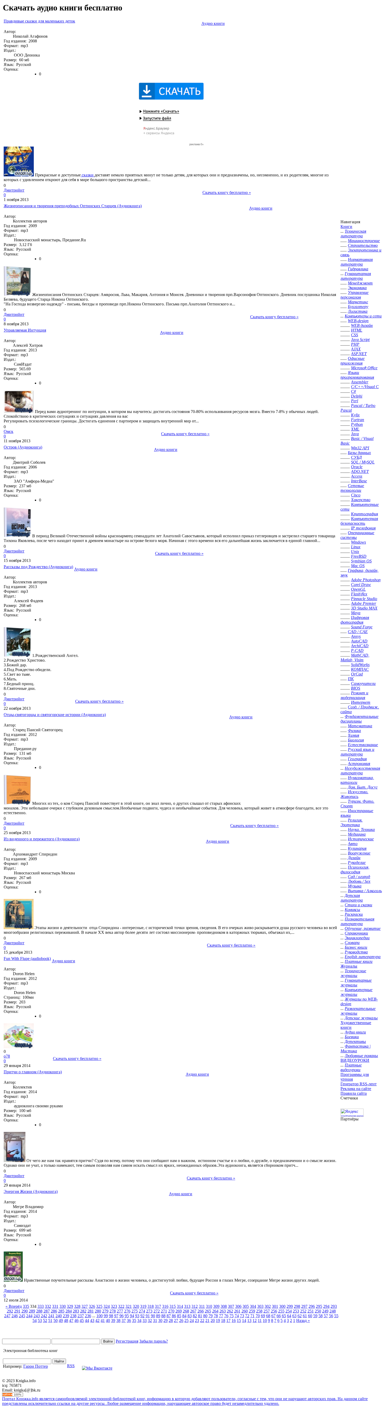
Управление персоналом (354, 294)
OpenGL (358, 589)
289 (32, 1311)
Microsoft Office (364, 368)
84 (184, 1316)
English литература (363, 956)
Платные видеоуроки (351, 1067)
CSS (354, 335)
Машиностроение (364, 240)
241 (51, 1316)
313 (187, 1306)
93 (137, 1316)
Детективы (355, 1041)
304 (253, 1306)
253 (296, 1311)
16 (234, 1320)
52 (45, 1320)
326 (92, 1306)
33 (144, 1320)
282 (83, 1311)
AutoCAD (359, 641)
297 (304, 1306)
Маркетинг (358, 302)
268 (186, 1311)
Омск (8, 431)
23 (197, 1320)
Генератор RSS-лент (358, 1084)
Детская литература (351, 897)
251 (310, 1311)
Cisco (355, 495)
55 (336, 1316)
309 (216, 1306)
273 (149, 1311)
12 (254, 1320)
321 (128, 1306)
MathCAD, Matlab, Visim (354, 657)
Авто (353, 843)
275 (134, 1311)
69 (263, 1316)
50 (55, 1320)
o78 (7, 1056)
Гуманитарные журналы (356, 982)
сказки (88, 175)
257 (266, 1311)
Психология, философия (354, 869)
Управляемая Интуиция (25, 330)
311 (202, 1306)
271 (164, 1311)
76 (226, 1316)
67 (273, 1316)
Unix (355, 551)
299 (290, 1306)
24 (192, 1320)
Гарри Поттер (35, 1366)
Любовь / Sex (359, 881)
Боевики (352, 1037)
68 (268, 1316)
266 (200, 1311)
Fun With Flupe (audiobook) (27, 958)
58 (320, 1316)
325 (99, 1306)
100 (99, 1316)
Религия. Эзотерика (351, 822)
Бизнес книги (356, 947)
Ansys (356, 636)
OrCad (357, 674)
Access (356, 476)
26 (181, 1320)
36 (129, 1320)
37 (124, 1320)
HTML (356, 330)
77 (221, 1316)
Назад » (303, 1320)
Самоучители (363, 683)
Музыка (354, 886)
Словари (352, 942)
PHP (355, 344)
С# (353, 391)
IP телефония (363, 528)
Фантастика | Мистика (355, 1048)
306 (238, 1306)
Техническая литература (353, 233)
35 (134, 1320)
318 (150, 1306)
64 (289, 1316)
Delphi (356, 396)
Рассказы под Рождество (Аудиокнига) (38, 567)
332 (48, 1306)
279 (105, 1311)
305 (246, 1306)
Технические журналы (353, 973)
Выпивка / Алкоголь (365, 891)
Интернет (360, 702)
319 (143, 1306)
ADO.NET (360, 471)
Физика (354, 730)
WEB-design (358, 321)
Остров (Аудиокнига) (23, 447)
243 (37, 1316)
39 (113, 1320)
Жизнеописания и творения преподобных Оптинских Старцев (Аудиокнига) (73, 206)
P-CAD (357, 650)
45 (82, 1320)
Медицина (357, 834)
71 (252, 1316)
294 (326, 1306)
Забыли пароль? (153, 1341)
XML (355, 429)
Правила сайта (353, 1093)
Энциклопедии (357, 938)
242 (44, 1316)
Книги (346, 226)
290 (24, 1311)
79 (210, 1316)
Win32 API (360, 448)
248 (332, 1311)
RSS (71, 1366)
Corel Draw (361, 584)
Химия (353, 735)
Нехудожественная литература (360, 770)
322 (121, 1306)
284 (68, 1311)
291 (17, 1311)
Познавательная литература (357, 921)
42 (97, 1320)
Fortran (357, 419)
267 (193, 1311)
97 (116, 1316)
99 (106, 1316)
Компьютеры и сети (363, 316)
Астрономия (359, 763)
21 (207, 1320)
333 (40, 1306)
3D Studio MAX (364, 608)
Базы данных (359, 452)
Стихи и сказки (358, 905)
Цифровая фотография (354, 619)
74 (237, 1316)
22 (202, 1320)
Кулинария (357, 848)
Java (355, 434)
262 (230, 1311)
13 (249, 1320)
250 (318, 1311)
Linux (355, 547)
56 (331, 1316)
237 (81, 1316)
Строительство (363, 245)
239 (66, 1316)
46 (76, 1320)
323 (114, 1306)
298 (297, 1306)
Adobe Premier (363, 603)
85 (179, 1316)
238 (73, 1316)
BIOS (355, 688)
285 (61, 1311)
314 (180, 1306)
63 (294, 1316)
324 (106, 1306)
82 (195, 1316)
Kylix (355, 415)
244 (29, 1316)
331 (55, 1306)
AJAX (356, 349)
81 (200, 1316)
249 (325, 1311)
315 (172, 1306)
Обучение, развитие (363, 928)
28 (171, 1320)
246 (15, 1316)
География (357, 759)
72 (247, 1316)
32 (150, 1320)
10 (265, 1320)
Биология (356, 740)
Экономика (357, 288)
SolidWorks (360, 664)
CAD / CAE (358, 631)
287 (46, 1311)
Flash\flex (359, 594)
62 (300, 1316)
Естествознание (363, 744)
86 (174, 1316)
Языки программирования (357, 374)
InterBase (359, 481)
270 (171, 1311)
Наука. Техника (361, 829)
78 (216, 1316)
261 (237, 1311)
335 (26, 1306)
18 (223, 1320)
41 (103, 1320)
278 (112, 1311)
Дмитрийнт (14, 190)
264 (215, 1311)
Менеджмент (360, 283)
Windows (358, 542)
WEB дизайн (362, 325)
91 (148, 1316)
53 (40, 1320)
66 (279, 1316)
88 (163, 1316)
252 (303, 1311)
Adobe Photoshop (366, 580)
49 (61, 1320)
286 (54, 1311)
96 (121, 1316)
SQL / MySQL (363, 462)
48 (66, 1320)
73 (242, 1316)
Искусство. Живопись (354, 794)
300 (282, 1306)
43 (92, 1320)
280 (98, 1311)
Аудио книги (213, 23)
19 (218, 1320)
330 (62, 1306)
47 (71, 1320)
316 (165, 1306)
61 (305, 1316)
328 (77, 1306)
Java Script (360, 339)
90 (153, 1316)
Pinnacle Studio (364, 598)
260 (244, 1311)
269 (178, 1311)
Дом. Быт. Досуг (362, 787)
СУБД (356, 457)
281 (90, 1311)
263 (222, 1311)
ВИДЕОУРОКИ (354, 1060)
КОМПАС (360, 669)
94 (132, 1316)
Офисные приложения (352, 360)
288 (39, 1311)
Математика (360, 726)
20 (213, 1320)
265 (208, 1311)
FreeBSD (358, 556)
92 (142, 1316)
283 (76, 1311)
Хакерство (360, 500)
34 (139, 1320)
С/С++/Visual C (365, 386)
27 (176, 1320)
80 (205, 1316)
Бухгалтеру (358, 306)
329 (70, 1306)
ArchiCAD (359, 646)
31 (155, 1320)
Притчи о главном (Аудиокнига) (33, 1072)
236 (88, 1316)
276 (127, 1311)
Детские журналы (361, 1018)
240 (59, 1316)
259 (252, 1311)
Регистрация (127, 1341)
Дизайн (354, 858)
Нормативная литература (356, 261)
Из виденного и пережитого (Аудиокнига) (42, 839)
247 (7, 1316)
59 (315, 1316)
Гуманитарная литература (355, 276)
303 (260, 1306)
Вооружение (359, 853)
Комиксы (352, 909)
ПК (351, 679)
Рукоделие (357, 862)
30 (160, 1320)
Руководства (356, 952)
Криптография (364, 514)
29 (165, 1320)
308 (224, 1306)
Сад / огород (359, 876)
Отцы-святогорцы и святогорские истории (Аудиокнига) (55, 714)
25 (186, 1320)
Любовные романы (361, 1055)
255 (281, 1311)
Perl (354, 401)
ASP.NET (359, 353)
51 (50, 1320)
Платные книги (358, 961)
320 (136, 1306)
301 (275, 1306)
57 (326, 1316)
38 (118, 1320)
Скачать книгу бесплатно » (226, 192)
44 (87, 1320)
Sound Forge (361, 627)
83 (190, 1316)
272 (156, 1311)
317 (158, 1306)
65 (284, 1316)
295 (319, 1306)
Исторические (361, 839)
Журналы (348, 966)
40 (108, 1320)
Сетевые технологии (352, 488)
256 (274, 1311)
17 (228, 1320)
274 (142, 1311)
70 (258, 1316)
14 (244, 1320)
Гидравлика (358, 269)
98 (111, 1316)
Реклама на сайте (355, 1088)
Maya (355, 613)
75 (231, 1316)
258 (259, 1311)
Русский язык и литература (357, 751)
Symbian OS (361, 561)
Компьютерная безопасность (359, 521)
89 (158, 1316)
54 (34, 1320)
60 (310, 1316)
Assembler (359, 382)
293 (334, 1306)
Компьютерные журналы (356, 992)
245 (22, 1316)
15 (239, 1320)
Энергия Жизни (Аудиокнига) (31, 1191)
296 (312, 1306)
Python (357, 424)
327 (84, 1306)
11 (260, 1320)
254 (288, 1311)
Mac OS (358, 565)
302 (268, 1306)
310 (209, 1306)
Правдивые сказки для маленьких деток (39, 21)
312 (194, 1306)
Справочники (356, 933)
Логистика (357, 311)
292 (10, 1311)
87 (169, 1316)
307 (231, 1306)
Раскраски (354, 914)
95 (127, 1316)
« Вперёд (14, 1306)
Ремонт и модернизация (354, 695)
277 (120, 1311)
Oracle (356, 467)
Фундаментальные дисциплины (359, 718)
